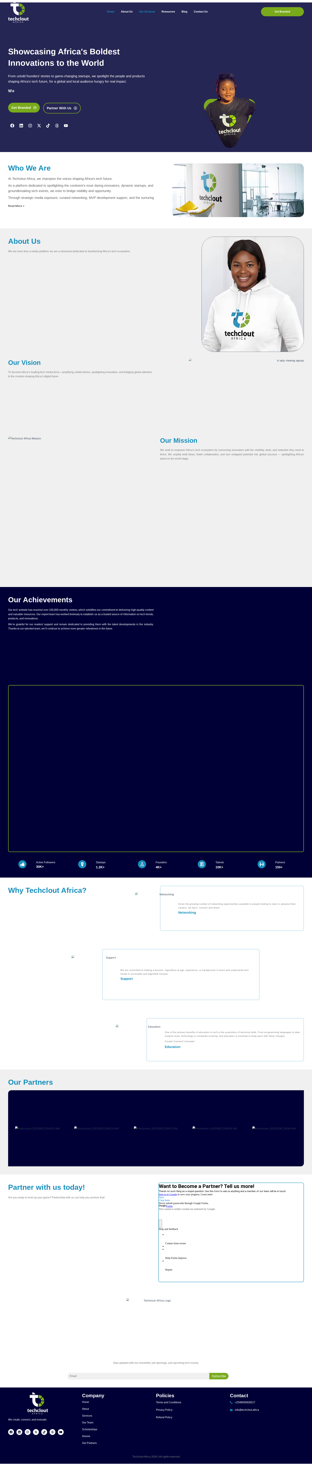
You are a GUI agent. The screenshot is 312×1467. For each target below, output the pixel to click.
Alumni (86, 1436)
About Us (127, 11)
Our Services (147, 11)
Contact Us (201, 11)
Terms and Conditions (168, 1402)
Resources (168, 11)
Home (110, 11)
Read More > (16, 205)
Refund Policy (164, 1417)
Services (87, 1415)
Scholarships (89, 1429)
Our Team (87, 1422)
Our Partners (89, 1443)
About (85, 1408)
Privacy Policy (164, 1409)
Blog (184, 11)
